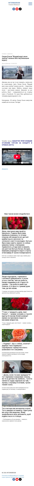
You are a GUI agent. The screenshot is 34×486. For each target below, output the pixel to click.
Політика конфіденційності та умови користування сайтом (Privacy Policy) (13, 476)
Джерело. (5, 169)
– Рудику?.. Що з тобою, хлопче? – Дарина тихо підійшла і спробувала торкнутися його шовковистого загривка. (17, 347)
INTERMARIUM (14, 3)
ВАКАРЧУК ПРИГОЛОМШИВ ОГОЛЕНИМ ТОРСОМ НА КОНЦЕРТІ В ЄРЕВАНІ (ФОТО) (17, 143)
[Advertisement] (17, 30)
